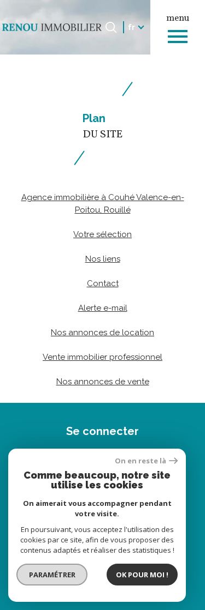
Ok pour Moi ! (142, 574)
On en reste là (140, 461)
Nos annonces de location (102, 332)
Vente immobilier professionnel (102, 357)
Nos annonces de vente (102, 381)
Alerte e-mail (102, 308)
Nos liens (102, 259)
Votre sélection (102, 234)
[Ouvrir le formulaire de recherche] (111, 27)
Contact (103, 283)
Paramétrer (52, 574)
